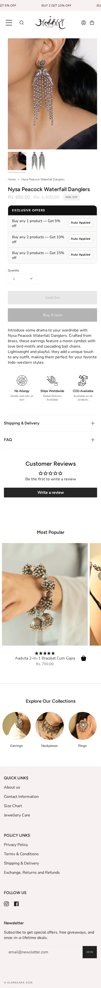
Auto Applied (80, 223)
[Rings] (83, 726)
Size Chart (13, 806)
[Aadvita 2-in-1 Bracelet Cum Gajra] (45, 594)
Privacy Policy (16, 844)
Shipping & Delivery (21, 423)
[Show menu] (9, 22)
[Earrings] (16, 726)
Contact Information (21, 796)
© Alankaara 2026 (18, 982)
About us (12, 787)
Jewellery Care (17, 815)
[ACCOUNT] (83, 22)
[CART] (91, 22)
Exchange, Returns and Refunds (32, 872)
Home (12, 179)
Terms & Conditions (21, 854)
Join (90, 952)
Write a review (51, 492)
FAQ (8, 439)
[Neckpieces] (50, 726)
